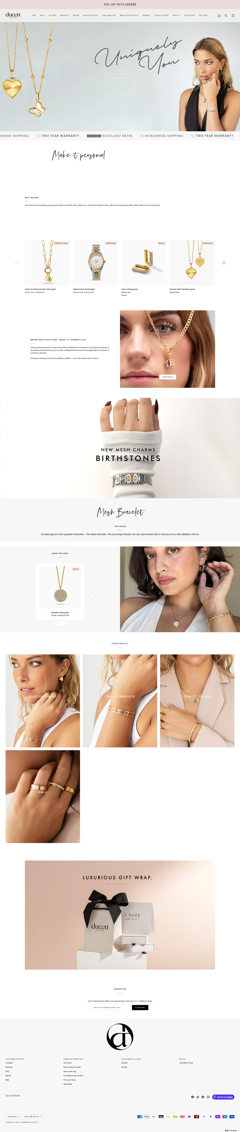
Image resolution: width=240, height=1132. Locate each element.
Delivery (9, 1067)
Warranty (67, 1084)
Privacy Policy (69, 1080)
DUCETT (11, 1122)
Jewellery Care (186, 1062)
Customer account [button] (131, 1059)
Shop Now (168, 377)
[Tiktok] (198, 1097)
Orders (124, 1062)
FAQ (7, 1071)
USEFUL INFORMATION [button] (73, 1059)
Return (8, 1075)
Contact (9, 1062)
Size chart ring (69, 1071)
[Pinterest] (203, 1097)
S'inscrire (140, 1007)
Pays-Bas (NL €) (32, 1116)
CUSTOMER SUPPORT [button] (15, 1059)
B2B (7, 1080)
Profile (124, 1067)
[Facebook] (192, 1097)
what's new (120, 78)
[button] (52, 15)
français (12, 1116)
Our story (67, 1062)
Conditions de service (73, 1075)
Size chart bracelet (72, 1067)
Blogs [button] (182, 1059)
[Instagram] (208, 1097)
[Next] (223, 262)
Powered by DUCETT (30, 1122)
